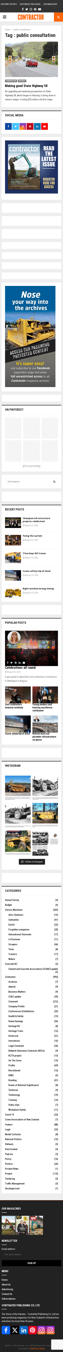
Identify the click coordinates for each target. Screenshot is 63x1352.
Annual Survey (12, 900)
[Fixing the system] (13, 540)
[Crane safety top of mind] (13, 575)
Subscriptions (8, 1298)
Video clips (13, 1105)
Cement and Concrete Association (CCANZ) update (33, 969)
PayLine (9, 1154)
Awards (12, 986)
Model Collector (13, 1134)
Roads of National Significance (23, 1085)
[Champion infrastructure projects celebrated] (13, 522)
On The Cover (15, 1060)
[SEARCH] (54, 481)
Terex (11, 949)
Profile (11, 1065)
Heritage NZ (14, 1026)
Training (12, 1100)
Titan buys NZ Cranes (34, 553)
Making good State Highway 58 (26, 86)
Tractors (12, 954)
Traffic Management (15, 1183)
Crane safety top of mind (36, 571)
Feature (8, 1124)
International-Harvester (19, 934)
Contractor (11, 81)
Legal (7, 1129)
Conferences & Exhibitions (21, 1011)
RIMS (11, 1075)
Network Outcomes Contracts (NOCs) (26, 1050)
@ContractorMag (31, 466)
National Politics (13, 1139)
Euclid (11, 924)
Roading (12, 1080)
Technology (14, 1095)
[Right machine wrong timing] (13, 593)
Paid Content (11, 1149)
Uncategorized (12, 1188)
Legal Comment (16, 1046)
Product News (11, 1168)
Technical (13, 1090)
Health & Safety (15, 1016)
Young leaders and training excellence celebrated (42, 707)
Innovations (14, 1040)
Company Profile (16, 1006)
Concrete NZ (11, 964)
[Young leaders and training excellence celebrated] (45, 695)
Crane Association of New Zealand (22, 1119)
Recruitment (14, 1070)
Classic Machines (14, 909)
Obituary (9, 1144)
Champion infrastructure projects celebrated (36, 519)
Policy (8, 1159)
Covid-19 (9, 1114)
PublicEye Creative (37, 1348)
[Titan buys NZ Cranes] (13, 557)
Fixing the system (32, 536)
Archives (12, 981)
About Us (6, 1284)
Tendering (10, 1178)
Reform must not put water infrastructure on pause (44, 736)
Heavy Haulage (15, 1021)
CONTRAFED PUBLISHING (30, 4)
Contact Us (7, 1294)
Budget (8, 905)
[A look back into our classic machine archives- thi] (18, 788)
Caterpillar (13, 919)
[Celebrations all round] (31, 648)
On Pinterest (14, 409)
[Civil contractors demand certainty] (18, 695)
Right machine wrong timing (38, 589)
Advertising (7, 1289)
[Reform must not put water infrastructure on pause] (45, 724)
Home (5, 1279)
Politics (9, 1164)
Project (22, 81)
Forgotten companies (18, 929)
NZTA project (14, 1055)
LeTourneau (14, 939)
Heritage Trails (15, 1031)
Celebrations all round (20, 668)
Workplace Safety (17, 1109)
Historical (13, 1036)
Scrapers (12, 944)
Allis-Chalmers (15, 915)
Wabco (11, 959)
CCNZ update (14, 996)
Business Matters (17, 991)
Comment (13, 1001)
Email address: (9, 1249)
